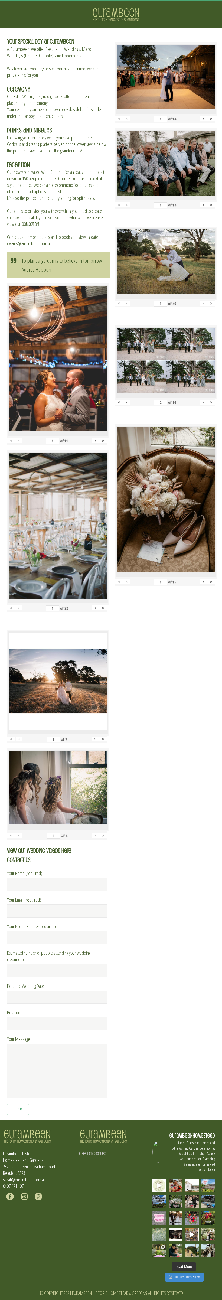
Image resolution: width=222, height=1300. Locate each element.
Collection (30, 224)
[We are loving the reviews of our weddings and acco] (159, 1234)
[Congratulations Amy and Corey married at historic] (208, 1250)
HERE (66, 850)
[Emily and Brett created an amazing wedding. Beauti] (159, 1250)
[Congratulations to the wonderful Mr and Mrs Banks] (175, 1218)
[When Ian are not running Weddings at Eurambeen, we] (191, 1234)
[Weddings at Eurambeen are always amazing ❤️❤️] (208, 1234)
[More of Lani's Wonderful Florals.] (191, 1218)
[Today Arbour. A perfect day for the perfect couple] (208, 1218)
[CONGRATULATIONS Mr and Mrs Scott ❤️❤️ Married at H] (175, 1234)
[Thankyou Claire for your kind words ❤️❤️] (159, 1218)
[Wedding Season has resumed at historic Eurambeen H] (191, 1250)
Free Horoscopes (92, 1153)
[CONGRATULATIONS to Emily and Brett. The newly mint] (175, 1250)
